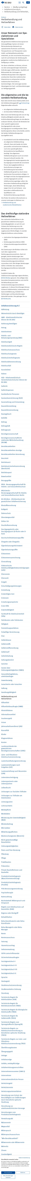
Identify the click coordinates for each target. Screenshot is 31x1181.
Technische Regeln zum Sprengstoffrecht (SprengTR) (12, 1023)
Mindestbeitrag (7, 824)
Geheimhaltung (7, 656)
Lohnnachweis (6, 806)
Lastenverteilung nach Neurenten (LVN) (14, 772)
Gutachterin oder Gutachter (11, 684)
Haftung (4, 688)
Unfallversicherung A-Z (10, 305)
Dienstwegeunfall (7, 517)
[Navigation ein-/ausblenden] (20, 2)
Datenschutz (6, 513)
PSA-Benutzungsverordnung (12, 889)
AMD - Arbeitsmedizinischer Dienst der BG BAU (11, 319)
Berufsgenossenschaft (9, 434)
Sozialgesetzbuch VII (9, 969)
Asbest (3, 374)
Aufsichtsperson (7, 390)
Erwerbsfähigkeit (7, 610)
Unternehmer (6, 1075)
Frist (2, 636)
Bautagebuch (6, 414)
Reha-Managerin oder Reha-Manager (11, 928)
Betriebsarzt (5, 462)
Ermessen (5, 598)
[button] (3, 17)
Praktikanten (6, 862)
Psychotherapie (7, 893)
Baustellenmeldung (8, 406)
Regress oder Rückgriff (9, 913)
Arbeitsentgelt (6, 342)
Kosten (4, 742)
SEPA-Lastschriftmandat (10, 953)
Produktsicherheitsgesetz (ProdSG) (11, 884)
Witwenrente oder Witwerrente (12, 1142)
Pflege (3, 858)
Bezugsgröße (6, 480)
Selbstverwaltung (7, 949)
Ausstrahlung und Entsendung (12, 402)
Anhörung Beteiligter (9, 324)
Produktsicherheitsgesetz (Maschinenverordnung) (11, 877)
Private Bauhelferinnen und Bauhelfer (11, 871)
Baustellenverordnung (9, 410)
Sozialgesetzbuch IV (9, 965)
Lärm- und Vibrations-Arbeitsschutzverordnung (10, 756)
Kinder (3, 734)
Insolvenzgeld (6, 718)
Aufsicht (4, 386)
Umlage (4, 1055)
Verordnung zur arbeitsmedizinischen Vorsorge (13, 1107)
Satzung (4, 941)
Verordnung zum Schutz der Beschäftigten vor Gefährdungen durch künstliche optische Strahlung (13, 1099)
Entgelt (4, 582)
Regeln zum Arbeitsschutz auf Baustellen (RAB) (12, 908)
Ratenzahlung (6, 897)
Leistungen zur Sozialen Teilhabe (13, 792)
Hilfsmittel (5, 702)
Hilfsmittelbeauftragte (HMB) (12, 706)
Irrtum (3, 722)
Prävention (5, 866)
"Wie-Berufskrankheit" (9, 1138)
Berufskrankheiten (8, 446)
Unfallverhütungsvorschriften (12, 1067)
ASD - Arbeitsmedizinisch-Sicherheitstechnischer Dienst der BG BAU (14, 380)
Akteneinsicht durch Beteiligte (12, 313)
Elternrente (5, 574)
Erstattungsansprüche (9, 602)
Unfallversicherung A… (12, 9)
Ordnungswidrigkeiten (9, 846)
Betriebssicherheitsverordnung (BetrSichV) (13, 467)
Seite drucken (19, 27)
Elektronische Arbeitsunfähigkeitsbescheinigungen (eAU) (15, 568)
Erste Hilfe (5, 606)
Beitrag (4, 422)
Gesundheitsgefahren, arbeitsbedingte (9, 675)
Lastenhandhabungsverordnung (13, 761)
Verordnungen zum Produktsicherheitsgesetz (11, 1113)
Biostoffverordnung (8, 505)
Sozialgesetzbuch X (8, 973)
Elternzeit (5, 578)
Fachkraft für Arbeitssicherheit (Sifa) (12, 615)
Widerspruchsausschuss (10, 1134)
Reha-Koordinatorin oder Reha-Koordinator (13, 922)
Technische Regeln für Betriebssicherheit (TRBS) (11, 1005)
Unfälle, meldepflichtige (10, 1063)
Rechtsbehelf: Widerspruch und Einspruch (13, 902)
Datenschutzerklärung (24, 1157)
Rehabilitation (6, 917)
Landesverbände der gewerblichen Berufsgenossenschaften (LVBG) (13, 749)
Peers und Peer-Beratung (10, 850)
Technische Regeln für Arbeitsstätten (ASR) (9, 998)
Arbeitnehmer (6, 332)
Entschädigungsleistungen (11, 586)
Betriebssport (6, 472)
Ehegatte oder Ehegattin (10, 542)
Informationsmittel (8, 714)
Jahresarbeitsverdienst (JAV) (11, 726)
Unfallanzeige (6, 1060)
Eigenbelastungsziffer (9, 550)
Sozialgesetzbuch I (8, 961)
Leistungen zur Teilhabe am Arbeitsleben (11, 797)
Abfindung (5, 309)
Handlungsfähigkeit (8, 692)
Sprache (4, 977)
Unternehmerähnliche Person (12, 1079)
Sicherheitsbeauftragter (10, 957)
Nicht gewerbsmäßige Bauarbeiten (9, 841)
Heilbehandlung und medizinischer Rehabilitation (12, 204)
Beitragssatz (6, 430)
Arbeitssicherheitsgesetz (10, 358)
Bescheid (4, 458)
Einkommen (5, 554)
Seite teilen (7, 27)
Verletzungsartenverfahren (11, 1091)
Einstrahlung (6, 562)
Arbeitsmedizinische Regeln (11, 346)
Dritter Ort (5, 521)
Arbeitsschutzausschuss (10, 350)
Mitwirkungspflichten (9, 832)
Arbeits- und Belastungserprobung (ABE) (11, 337)
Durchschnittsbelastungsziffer (12, 538)
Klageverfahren (7, 738)
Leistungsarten (7, 802)
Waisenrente (6, 1122)
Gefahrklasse (6, 640)
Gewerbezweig (6, 680)
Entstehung (5, 590)
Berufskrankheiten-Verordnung (13, 454)
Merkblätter (5, 814)
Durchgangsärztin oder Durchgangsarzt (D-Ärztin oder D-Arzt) (13, 532)
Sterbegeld (5, 981)
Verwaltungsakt (7, 1119)
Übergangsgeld (7, 1052)
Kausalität (5, 730)
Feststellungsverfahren (10, 628)
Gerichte (4, 664)
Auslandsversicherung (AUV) (12, 398)
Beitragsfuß (5, 426)
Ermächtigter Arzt (7, 594)
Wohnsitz (4, 1146)
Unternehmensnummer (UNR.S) (13, 1071)
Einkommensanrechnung (10, 558)
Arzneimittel (5, 370)
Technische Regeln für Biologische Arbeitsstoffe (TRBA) (14, 1011)
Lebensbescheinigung (9, 777)
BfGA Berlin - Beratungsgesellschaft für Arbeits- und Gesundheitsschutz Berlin (14, 493)
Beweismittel (6, 476)
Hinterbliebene (7, 710)
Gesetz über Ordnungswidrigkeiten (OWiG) (12, 669)
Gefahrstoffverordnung (9, 648)
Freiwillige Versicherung (10, 632)
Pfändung (5, 854)
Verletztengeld (6, 1083)
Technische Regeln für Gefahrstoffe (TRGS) (9, 1017)
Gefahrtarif (5, 652)
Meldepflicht (6, 810)
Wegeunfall (5, 1126)
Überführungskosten (9, 1048)
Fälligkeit (4, 624)
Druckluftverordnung (9, 525)
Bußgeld (4, 509)
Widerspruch (6, 1130)
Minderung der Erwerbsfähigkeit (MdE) (13, 819)
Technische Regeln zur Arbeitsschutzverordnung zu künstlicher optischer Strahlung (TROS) (13, 1032)
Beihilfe (4, 418)
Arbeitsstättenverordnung (11, 362)
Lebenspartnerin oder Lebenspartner (9, 783)
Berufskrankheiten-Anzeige (11, 450)
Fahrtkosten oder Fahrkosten (12, 620)
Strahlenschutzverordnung (11, 985)
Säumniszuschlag (8, 945)
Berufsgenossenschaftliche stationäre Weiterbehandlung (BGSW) (12, 440)
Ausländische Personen (10, 394)
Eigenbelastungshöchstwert (11, 546)
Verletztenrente (7, 1087)
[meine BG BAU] (28, 2)
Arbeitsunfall (6, 366)
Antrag (3, 328)
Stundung (5, 993)
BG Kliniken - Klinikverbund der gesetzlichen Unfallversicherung (13, 500)
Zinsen (3, 1150)
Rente (3, 933)
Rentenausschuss (8, 937)
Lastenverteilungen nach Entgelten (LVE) (10, 766)
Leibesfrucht (6, 788)
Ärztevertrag (25, 103)
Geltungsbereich (7, 660)
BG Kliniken (7, 278)
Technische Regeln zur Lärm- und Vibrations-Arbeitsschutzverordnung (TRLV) (13, 1041)
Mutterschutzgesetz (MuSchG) (12, 836)
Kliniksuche (7, 298)
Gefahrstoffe (5, 644)
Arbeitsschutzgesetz (9, 354)
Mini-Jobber (5, 828)
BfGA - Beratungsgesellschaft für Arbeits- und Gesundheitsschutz (13, 486)
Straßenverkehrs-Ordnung (11, 989)
